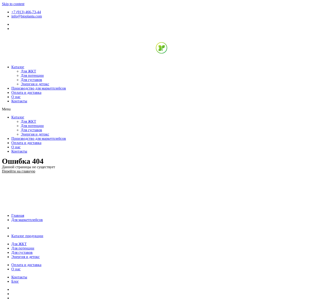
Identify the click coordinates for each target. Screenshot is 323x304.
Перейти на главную (18, 171)
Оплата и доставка (26, 93)
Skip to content (13, 4)
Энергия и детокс (35, 84)
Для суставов (31, 80)
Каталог (17, 67)
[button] (161, 109)
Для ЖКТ (28, 71)
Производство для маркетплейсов (38, 88)
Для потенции (32, 75)
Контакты (19, 101)
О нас (16, 97)
